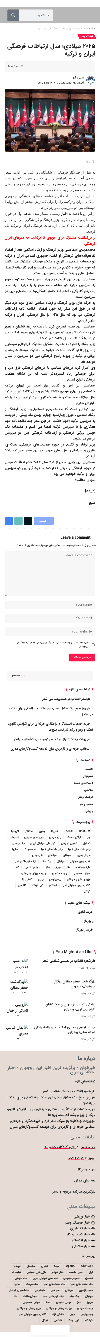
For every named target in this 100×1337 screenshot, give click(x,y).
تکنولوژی (88, 776)
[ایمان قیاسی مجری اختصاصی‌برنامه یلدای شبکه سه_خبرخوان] (16, 1032)
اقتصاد (89, 769)
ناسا (17, 867)
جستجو (16, 676)
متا (68, 867)
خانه (93, 29)
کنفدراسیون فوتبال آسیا (76, 885)
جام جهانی (18, 843)
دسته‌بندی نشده (83, 783)
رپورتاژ (88, 921)
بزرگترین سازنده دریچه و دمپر (73, 1191)
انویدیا (15, 831)
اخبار (63, 214)
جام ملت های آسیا (79, 849)
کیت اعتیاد (76, 1158)
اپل (88, 837)
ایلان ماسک (74, 837)
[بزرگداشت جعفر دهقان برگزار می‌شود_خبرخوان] (16, 986)
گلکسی (22, 885)
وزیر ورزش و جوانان (78, 879)
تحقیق (86, 843)
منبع (92, 503)
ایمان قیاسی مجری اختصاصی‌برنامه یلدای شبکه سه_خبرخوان (64, 1030)
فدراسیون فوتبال (80, 861)
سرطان (67, 855)
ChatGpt (84, 831)
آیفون (42, 831)
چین (40, 879)
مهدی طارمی (32, 867)
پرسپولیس (55, 879)
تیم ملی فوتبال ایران (42, 843)
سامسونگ (29, 849)
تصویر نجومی (69, 843)
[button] (70, 66)
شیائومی (37, 855)
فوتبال (61, 861)
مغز (48, 867)
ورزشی (89, 811)
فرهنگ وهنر (87, 36)
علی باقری (78, 77)
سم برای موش (84, 1180)
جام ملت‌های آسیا (52, 849)
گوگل (87, 891)
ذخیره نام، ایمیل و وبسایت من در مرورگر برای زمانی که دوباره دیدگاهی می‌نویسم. (53, 645)
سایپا (15, 849)
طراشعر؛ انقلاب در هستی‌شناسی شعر (66, 698)
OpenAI (68, 831)
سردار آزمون (83, 855)
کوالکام (53, 885)
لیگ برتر (46, 861)
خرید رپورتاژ (84, 929)
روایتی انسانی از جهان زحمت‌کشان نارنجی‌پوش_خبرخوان (70, 1007)
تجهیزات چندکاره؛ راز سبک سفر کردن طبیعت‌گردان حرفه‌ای (51, 739)
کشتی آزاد (27, 879)
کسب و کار (86, 804)
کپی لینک (37, 885)
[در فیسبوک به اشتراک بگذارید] (85, 66)
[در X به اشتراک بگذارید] (77, 66)
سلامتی (88, 790)
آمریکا (54, 831)
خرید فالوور (85, 912)
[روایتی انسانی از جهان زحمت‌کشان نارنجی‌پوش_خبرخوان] (16, 1009)
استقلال (28, 831)
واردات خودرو (59, 873)
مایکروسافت (83, 867)
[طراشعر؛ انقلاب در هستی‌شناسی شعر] (16, 965)
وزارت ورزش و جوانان (33, 873)
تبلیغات (14, 837)
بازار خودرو (55, 837)
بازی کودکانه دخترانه (60, 1147)
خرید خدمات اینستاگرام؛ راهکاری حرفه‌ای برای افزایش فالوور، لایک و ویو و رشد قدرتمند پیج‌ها (51, 1112)
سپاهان (52, 855)
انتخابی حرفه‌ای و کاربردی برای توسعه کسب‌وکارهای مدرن (50, 748)
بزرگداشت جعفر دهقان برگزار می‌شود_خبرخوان (74, 984)
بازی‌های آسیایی (33, 837)
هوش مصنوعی (81, 873)
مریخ (58, 867)
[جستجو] (13, 15)
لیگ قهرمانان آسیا (25, 861)
